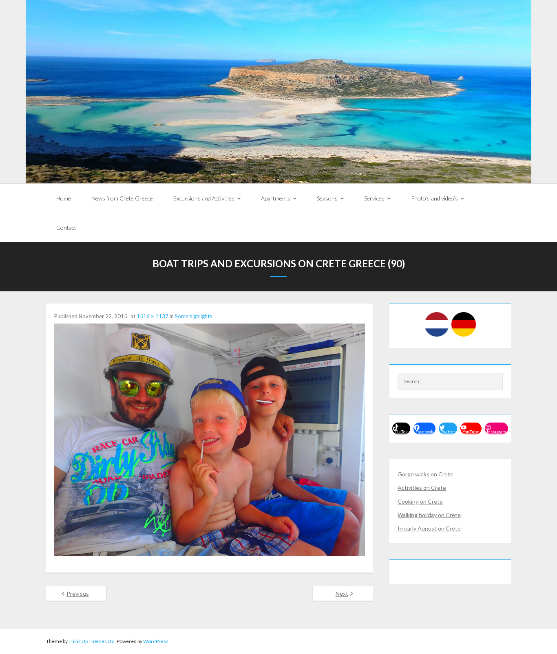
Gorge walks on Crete (425, 474)
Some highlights (193, 316)
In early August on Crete (429, 528)
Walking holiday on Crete (429, 514)
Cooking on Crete (420, 501)
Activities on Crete (422, 487)
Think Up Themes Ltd (92, 641)
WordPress (155, 641)
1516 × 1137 (152, 316)
